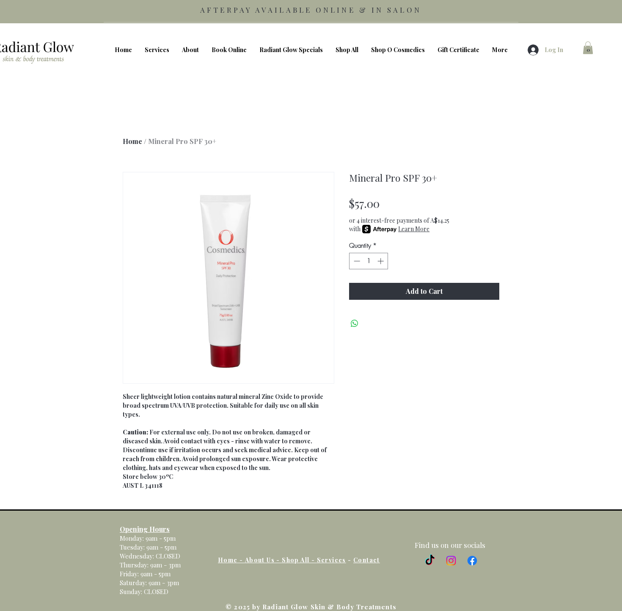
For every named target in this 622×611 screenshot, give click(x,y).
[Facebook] (472, 560)
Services (331, 560)
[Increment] (381, 261)
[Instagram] (451, 560)
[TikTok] (430, 560)
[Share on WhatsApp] (355, 323)
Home (132, 141)
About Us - (263, 560)
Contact (366, 560)
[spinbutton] (369, 261)
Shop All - (299, 560)
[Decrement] (356, 261)
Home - (231, 560)
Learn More (413, 229)
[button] (588, 47)
